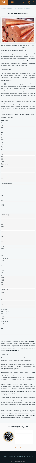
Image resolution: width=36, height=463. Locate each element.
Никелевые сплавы (21, 432)
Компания (12, 456)
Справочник (21, 456)
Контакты (29, 456)
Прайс (5, 456)
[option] (18, 437)
